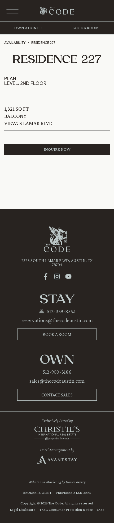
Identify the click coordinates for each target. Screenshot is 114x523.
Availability (15, 42)
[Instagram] (57, 276)
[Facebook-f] (45, 276)
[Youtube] (68, 276)
